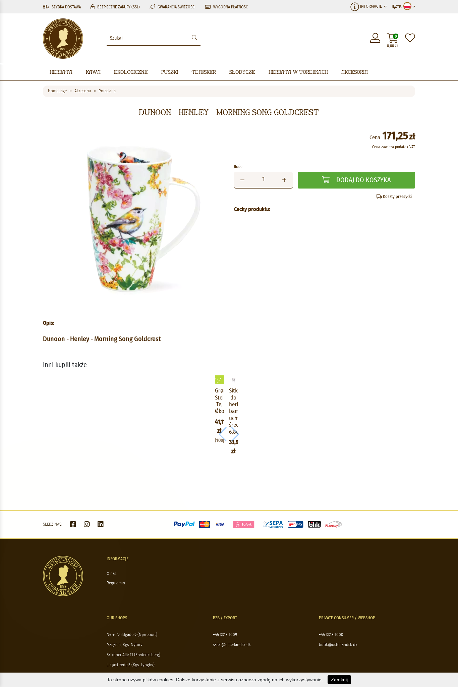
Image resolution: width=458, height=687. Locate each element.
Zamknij (339, 679)
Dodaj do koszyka (363, 180)
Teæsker (203, 72)
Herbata (61, 72)
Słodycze (242, 72)
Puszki (169, 72)
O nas (111, 574)
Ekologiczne (131, 72)
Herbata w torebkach (298, 72)
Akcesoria (354, 72)
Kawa (93, 72)
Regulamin (116, 583)
